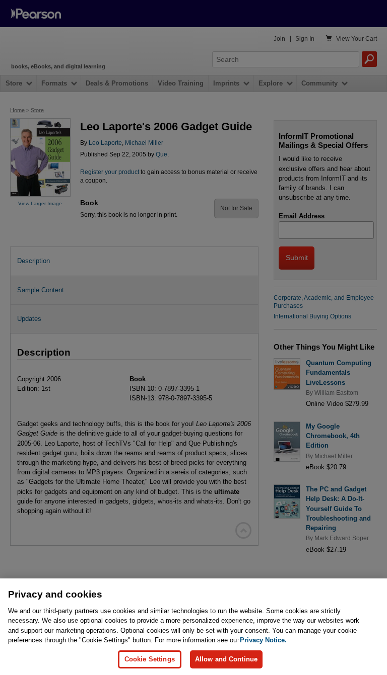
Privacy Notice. (263, 640)
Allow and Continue (226, 659)
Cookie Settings (149, 659)
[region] (193, 626)
